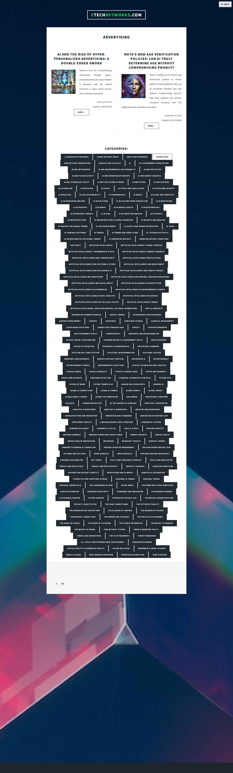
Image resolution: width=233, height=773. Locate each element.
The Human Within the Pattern (84, 510)
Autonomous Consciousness (147, 315)
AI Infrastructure (77, 220)
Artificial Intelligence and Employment (144, 264)
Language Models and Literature (116, 422)
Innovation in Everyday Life (154, 416)
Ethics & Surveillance (126, 371)
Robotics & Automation (153, 472)
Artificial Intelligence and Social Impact (92, 283)
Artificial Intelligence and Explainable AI (90, 270)
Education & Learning (148, 346)
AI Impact (138, 195)
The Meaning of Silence (152, 510)
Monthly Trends (157, 441)
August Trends (117, 315)
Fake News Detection (100, 378)
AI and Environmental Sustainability (117, 169)
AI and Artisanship (81, 169)
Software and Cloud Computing (157, 485)
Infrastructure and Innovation (81, 416)
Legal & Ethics (131, 428)
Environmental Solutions (111, 365)
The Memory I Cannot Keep (83, 517)
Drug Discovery (159, 340)
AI (130, 163)
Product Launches (135, 466)
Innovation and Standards (118, 416)
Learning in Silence (79, 428)
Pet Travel (96, 460)
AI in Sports (156, 214)
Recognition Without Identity (83, 472)
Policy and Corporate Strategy (126, 460)
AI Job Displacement (106, 226)
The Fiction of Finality (147, 504)
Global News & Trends (76, 397)
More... (81, 112)
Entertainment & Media (78, 365)
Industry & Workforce (115, 409)
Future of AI (165, 378)
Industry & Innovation (156, 403)
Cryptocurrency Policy (86, 334)
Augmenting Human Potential (86, 315)
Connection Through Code (111, 327)
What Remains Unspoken (101, 555)
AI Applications (161, 182)
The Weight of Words (84, 529)
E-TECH (113, 603)
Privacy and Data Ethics (71, 466)
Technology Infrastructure (159, 498)
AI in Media (100, 207)
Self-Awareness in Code (101, 485)
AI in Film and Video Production (132, 201)
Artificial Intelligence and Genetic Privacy (142, 270)
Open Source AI (101, 454)
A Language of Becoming (77, 157)
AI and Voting (139, 182)
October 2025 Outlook (75, 454)
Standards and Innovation (130, 491)
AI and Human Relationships (116, 176)
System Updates (96, 498)
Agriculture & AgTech (110, 163)
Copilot (136, 327)
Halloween (132, 397)
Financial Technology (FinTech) (135, 378)
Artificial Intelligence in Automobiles (87, 289)
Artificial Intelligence (100, 245)
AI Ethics (105, 188)
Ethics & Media (74, 371)
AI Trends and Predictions (125, 233)
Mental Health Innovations (81, 441)
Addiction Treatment (137, 157)
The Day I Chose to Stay (85, 504)
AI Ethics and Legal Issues (131, 188)
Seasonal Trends (151, 479)
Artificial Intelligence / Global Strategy (141, 245)
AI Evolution (65, 195)
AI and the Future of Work (111, 182)
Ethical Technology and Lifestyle (149, 365)
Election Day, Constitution (85, 353)
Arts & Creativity (154, 308)
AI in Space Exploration (130, 214)
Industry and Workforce (147, 409)
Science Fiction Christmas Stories (90, 479)
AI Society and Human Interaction (141, 226)
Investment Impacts (82, 422)
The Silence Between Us (131, 523)
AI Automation (65, 188)
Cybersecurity (113, 334)
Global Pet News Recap (106, 397)
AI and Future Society (83, 176)
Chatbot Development (70, 321)
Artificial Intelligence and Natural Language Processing (140, 277)
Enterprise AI (138, 359)
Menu (226, 4)
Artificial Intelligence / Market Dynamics (143, 252)
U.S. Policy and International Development (102, 542)
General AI (158, 384)
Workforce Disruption (132, 555)
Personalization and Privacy (154, 454)
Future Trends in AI (103, 384)
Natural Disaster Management (119, 447)
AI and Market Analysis (149, 176)
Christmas (110, 321)
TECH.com (116, 15)
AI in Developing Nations (73, 201)
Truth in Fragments (119, 536)
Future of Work (77, 384)
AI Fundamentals (117, 195)
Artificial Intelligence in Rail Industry (95, 296)
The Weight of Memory (162, 523)
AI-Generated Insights (120, 239)
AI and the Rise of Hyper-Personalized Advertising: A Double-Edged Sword (81, 58)
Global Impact (156, 390)
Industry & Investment (84, 409)
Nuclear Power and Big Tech (157, 447)
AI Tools (170, 226)
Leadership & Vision (151, 422)
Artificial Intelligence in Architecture (141, 283)
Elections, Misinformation (121, 353)
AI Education (87, 188)
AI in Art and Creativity (162, 195)
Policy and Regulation (161, 460)
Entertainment (161, 359)
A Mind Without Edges (108, 157)
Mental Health (162, 435)
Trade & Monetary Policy (146, 529)
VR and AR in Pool (121, 548)
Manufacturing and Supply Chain (105, 435)
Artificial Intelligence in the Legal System (97, 302)
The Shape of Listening (99, 523)
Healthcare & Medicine (156, 397)
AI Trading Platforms (75, 233)
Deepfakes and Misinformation (144, 334)
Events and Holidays (72, 378)
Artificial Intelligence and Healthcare (83, 277)
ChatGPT (93, 321)
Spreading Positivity (97, 491)
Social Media (127, 485)
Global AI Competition (81, 390)
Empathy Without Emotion (110, 359)
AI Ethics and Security (163, 188)
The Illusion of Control (120, 510)
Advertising (162, 157)
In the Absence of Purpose (123, 403)
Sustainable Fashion (69, 498)
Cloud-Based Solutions (77, 327)
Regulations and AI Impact (120, 472)
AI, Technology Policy (157, 233)
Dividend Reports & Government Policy (123, 340)
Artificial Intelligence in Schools (140, 296)
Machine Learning (72, 435)
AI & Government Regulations (154, 163)
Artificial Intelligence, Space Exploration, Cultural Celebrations (103, 308)
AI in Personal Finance (82, 214)
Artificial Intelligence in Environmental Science (140, 289)
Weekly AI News (73, 555)
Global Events (133, 390)
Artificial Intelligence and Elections (142, 258)
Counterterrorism (157, 327)
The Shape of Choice (70, 523)
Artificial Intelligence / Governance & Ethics (91, 252)
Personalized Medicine (71, 460)
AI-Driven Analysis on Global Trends (82, 239)
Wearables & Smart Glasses (152, 548)
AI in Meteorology (150, 207)
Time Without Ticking (114, 529)
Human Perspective (92, 403)
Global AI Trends (109, 390)
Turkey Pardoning (147, 536)
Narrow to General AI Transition (79, 447)
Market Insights (138, 435)
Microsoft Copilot (131, 441)
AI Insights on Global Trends (73, 226)
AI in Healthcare (164, 201)
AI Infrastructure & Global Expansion (113, 220)
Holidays (69, 403)
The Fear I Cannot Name (116, 504)
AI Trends (99, 233)
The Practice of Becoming (150, 517)
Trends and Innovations (89, 536)
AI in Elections (100, 201)
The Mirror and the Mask (116, 517)
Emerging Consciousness (76, 359)
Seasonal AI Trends (125, 479)
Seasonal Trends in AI (70, 485)
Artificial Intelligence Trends (142, 302)
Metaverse (108, 441)
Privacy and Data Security (105, 466)
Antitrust (76, 245)
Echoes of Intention (84, 346)
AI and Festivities (152, 169)
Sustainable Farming (161, 491)
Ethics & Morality (98, 371)
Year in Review (160, 555)
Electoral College (152, 353)
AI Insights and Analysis (153, 220)
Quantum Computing (163, 466)
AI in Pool (106, 214)
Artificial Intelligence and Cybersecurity (93, 258)
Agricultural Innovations (77, 163)
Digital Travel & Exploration (81, 340)
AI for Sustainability (90, 195)
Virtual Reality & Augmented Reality (85, 548)
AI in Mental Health (123, 207)
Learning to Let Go (106, 428)
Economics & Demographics (115, 346)
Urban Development (142, 542)
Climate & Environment (162, 321)
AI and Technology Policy (76, 182)
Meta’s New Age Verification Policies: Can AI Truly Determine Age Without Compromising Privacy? (151, 61)
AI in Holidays (80, 207)
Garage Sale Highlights (133, 384)
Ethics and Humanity (156, 371)
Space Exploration (70, 491)
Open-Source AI (124, 454)
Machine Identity (155, 428)
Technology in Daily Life (124, 498)
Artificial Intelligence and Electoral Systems (92, 264)
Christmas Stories (133, 321)
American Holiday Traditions (154, 239)
